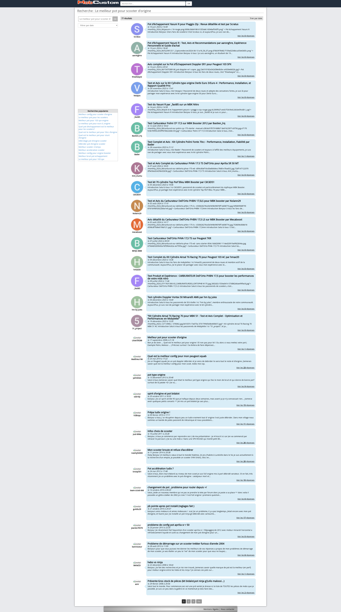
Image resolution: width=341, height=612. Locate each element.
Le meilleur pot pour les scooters (93, 117)
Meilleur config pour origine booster (95, 153)
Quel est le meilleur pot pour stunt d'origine (94, 136)
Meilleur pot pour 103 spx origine (93, 120)
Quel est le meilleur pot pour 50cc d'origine (98, 132)
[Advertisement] (98, 69)
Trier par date (256, 18)
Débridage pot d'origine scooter (93, 141)
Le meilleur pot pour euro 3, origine (94, 123)
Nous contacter (227, 609)
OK (189, 3)
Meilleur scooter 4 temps (90, 147)
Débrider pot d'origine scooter (92, 144)
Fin (199, 601)
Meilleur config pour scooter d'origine (95, 114)
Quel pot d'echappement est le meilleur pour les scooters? (96, 127)
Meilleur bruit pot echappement (93, 156)
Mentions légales (211, 609)
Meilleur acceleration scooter (92, 150)
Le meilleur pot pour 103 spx (91, 159)
